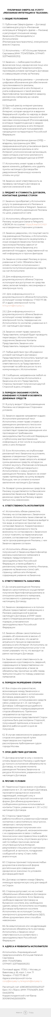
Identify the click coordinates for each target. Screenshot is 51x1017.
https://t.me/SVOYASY (36, 224)
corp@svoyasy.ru (10, 981)
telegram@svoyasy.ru (13, 305)
